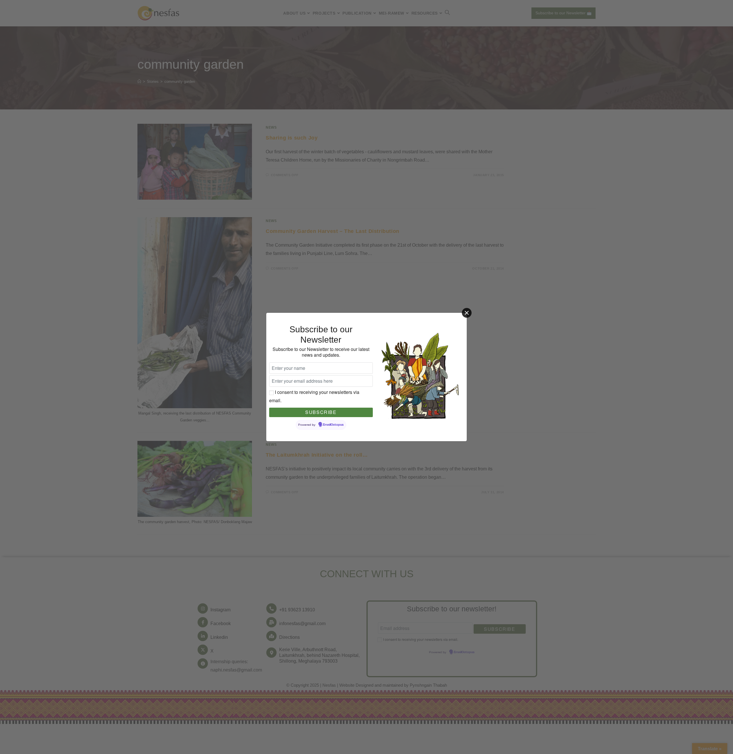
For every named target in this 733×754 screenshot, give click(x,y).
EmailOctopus (333, 424)
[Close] (467, 313)
